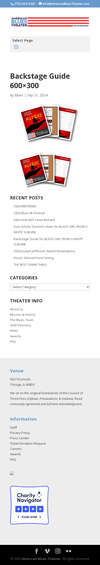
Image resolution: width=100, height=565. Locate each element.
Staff (13, 427)
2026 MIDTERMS (25, 206)
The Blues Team (21, 320)
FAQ (13, 341)
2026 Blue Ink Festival (29, 213)
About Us (16, 309)
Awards (15, 336)
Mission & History (22, 314)
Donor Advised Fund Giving (33, 258)
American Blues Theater (41, 559)
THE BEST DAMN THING (30, 264)
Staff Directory (20, 325)
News (14, 330)
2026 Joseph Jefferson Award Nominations (44, 251)
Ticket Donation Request (28, 443)
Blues (19, 95)
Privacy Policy (20, 433)
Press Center (19, 438)
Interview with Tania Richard (34, 220)
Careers (16, 449)
